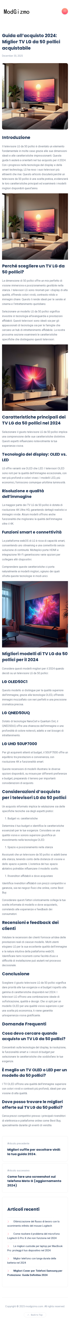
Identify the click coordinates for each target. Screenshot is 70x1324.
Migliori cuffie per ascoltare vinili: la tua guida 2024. (34, 1151)
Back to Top (37, 1315)
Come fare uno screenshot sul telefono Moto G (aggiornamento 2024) (34, 1180)
